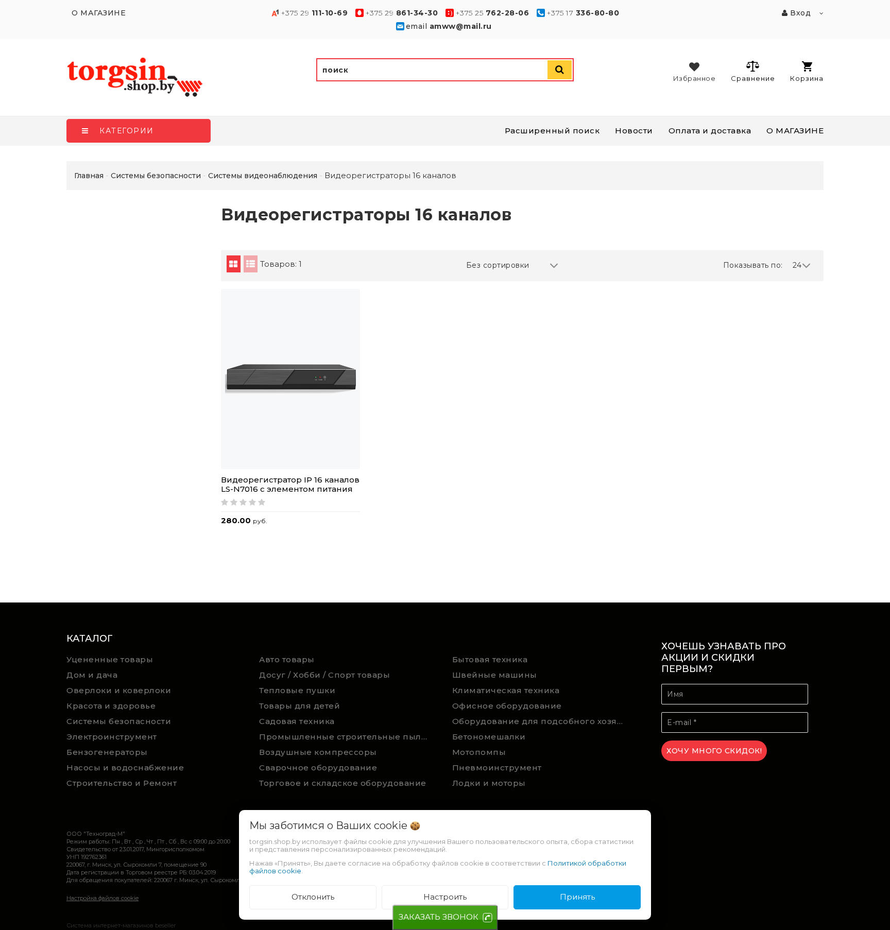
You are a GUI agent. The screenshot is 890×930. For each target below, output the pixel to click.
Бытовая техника (490, 659)
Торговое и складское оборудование (342, 783)
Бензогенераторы (107, 752)
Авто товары (287, 659)
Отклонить (313, 897)
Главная (89, 175)
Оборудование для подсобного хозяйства (541, 721)
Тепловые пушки (297, 690)
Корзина (807, 78)
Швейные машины (494, 675)
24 (797, 265)
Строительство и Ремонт (121, 783)
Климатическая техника (506, 690)
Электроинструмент (111, 737)
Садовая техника (297, 721)
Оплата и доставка (710, 130)
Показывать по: (753, 265)
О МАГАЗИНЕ (795, 130)
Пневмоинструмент (497, 767)
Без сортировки (497, 265)
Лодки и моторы (489, 783)
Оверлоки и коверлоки (118, 690)
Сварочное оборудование (318, 767)
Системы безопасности (118, 721)
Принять (577, 897)
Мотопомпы (479, 752)
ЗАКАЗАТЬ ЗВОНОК (438, 917)
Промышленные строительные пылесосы (348, 737)
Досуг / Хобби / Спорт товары (324, 675)
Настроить (445, 897)
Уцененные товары (109, 659)
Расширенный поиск (552, 130)
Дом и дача (91, 675)
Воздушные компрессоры (318, 752)
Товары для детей (299, 706)
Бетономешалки (489, 737)
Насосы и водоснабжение (125, 767)
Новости (634, 130)
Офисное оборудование (507, 706)
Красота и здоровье (111, 706)
